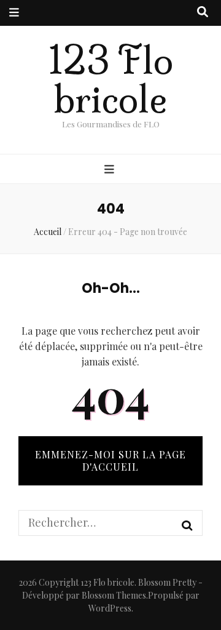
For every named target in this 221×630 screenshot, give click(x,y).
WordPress (109, 608)
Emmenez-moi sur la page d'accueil (110, 460)
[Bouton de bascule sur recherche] (202, 12)
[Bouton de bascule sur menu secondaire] (14, 13)
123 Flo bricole (110, 80)
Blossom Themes (114, 595)
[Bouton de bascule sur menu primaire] (110, 170)
